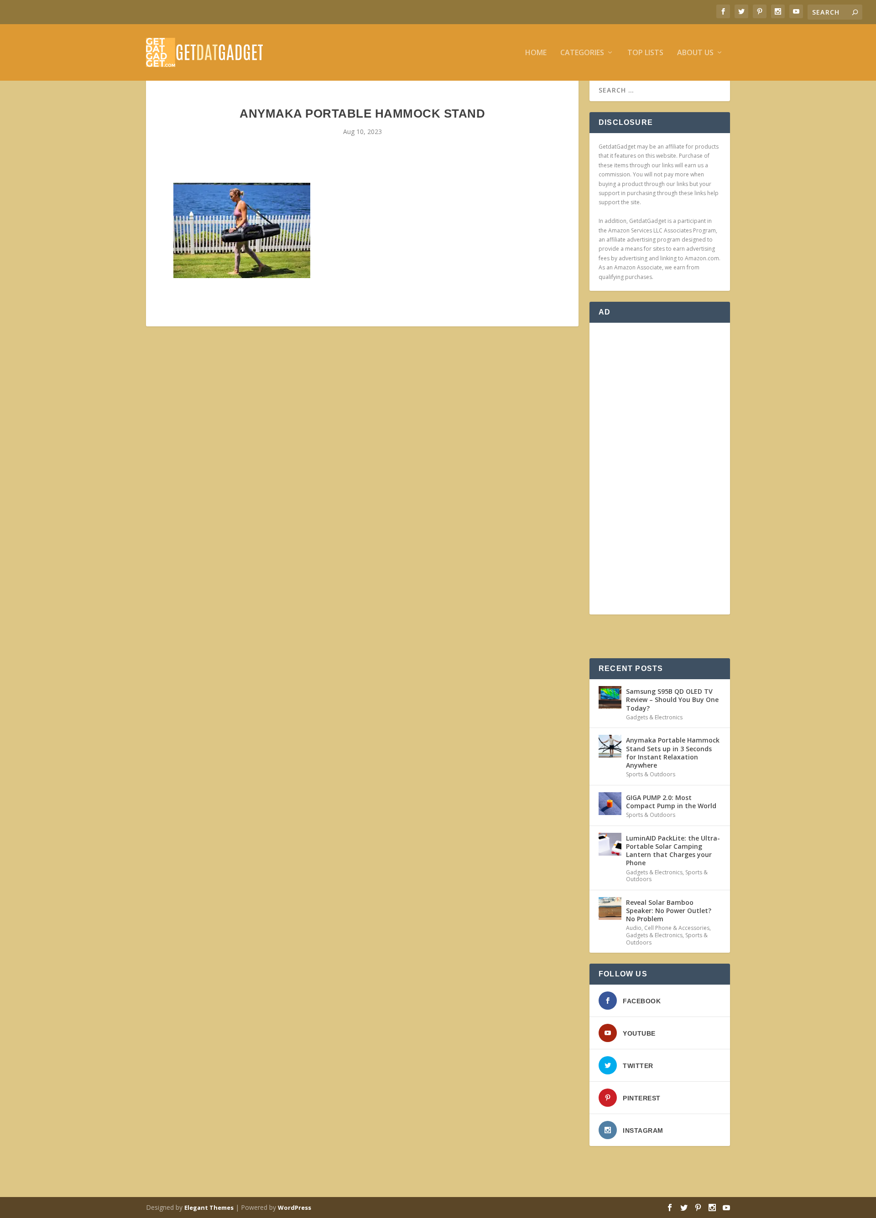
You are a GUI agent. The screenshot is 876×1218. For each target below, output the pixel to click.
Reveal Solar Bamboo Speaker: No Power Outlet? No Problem (668, 910)
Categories (582, 53)
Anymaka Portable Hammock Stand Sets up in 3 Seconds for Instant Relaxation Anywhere (673, 752)
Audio (633, 928)
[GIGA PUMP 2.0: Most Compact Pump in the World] (610, 803)
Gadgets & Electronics (654, 717)
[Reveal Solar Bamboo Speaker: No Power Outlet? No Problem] (610, 908)
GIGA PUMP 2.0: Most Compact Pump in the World (671, 801)
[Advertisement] (660, 468)
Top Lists (645, 53)
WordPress (294, 1207)
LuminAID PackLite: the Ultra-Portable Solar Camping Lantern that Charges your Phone (673, 850)
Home (536, 53)
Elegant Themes (209, 1207)
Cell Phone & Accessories (676, 928)
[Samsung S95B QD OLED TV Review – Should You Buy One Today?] (610, 697)
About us (695, 53)
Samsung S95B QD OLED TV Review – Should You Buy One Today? (672, 699)
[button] (241, 230)
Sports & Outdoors (650, 774)
